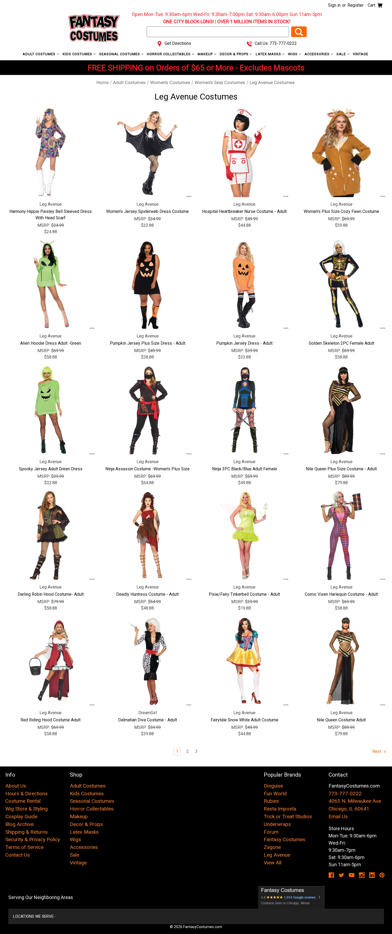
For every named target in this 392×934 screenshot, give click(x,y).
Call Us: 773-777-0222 (275, 43)
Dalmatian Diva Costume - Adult (147, 719)
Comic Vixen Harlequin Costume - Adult (341, 594)
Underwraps (277, 824)
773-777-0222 (345, 793)
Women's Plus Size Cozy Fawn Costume (341, 211)
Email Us (338, 816)
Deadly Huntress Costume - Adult (147, 594)
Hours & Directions (26, 793)
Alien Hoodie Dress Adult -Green (50, 343)
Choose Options (50, 152)
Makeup (206, 54)
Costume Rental (23, 801)
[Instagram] (362, 875)
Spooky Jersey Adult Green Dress (50, 468)
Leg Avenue (277, 855)
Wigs (293, 54)
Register (355, 5)
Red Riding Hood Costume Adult (51, 719)
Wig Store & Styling (26, 809)
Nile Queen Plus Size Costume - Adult (341, 468)
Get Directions (177, 43)
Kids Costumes (78, 54)
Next (377, 751)
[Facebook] (331, 875)
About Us (15, 786)
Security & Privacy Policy (32, 839)
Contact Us (17, 855)
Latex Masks (269, 54)
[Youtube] (351, 875)
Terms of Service (24, 847)
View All (272, 863)
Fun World (275, 793)
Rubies (271, 801)
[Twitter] (341, 875)
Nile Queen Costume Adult (341, 719)
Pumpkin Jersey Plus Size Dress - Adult (147, 343)
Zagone (272, 847)
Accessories (318, 54)
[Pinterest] (382, 875)
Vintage (360, 54)
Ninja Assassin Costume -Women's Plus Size (147, 468)
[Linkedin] (372, 875)
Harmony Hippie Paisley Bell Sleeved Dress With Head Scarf (50, 214)
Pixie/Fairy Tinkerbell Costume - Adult (244, 594)
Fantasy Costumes (284, 839)
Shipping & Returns (26, 832)
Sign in (334, 5)
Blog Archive (19, 824)
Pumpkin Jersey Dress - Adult (244, 343)
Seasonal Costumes (120, 54)
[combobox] (218, 31)
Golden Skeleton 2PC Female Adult (341, 343)
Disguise (273, 786)
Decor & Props (235, 54)
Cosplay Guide (21, 816)
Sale (342, 54)
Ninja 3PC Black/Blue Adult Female (244, 468)
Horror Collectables (169, 54)
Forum (271, 832)
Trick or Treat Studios (288, 816)
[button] (291, 897)
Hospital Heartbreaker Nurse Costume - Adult (244, 211)
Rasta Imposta (280, 809)
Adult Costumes (40, 54)
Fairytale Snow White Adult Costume (244, 719)
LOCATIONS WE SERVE (33, 916)
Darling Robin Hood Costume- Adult (51, 594)
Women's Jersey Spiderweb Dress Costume (147, 211)
